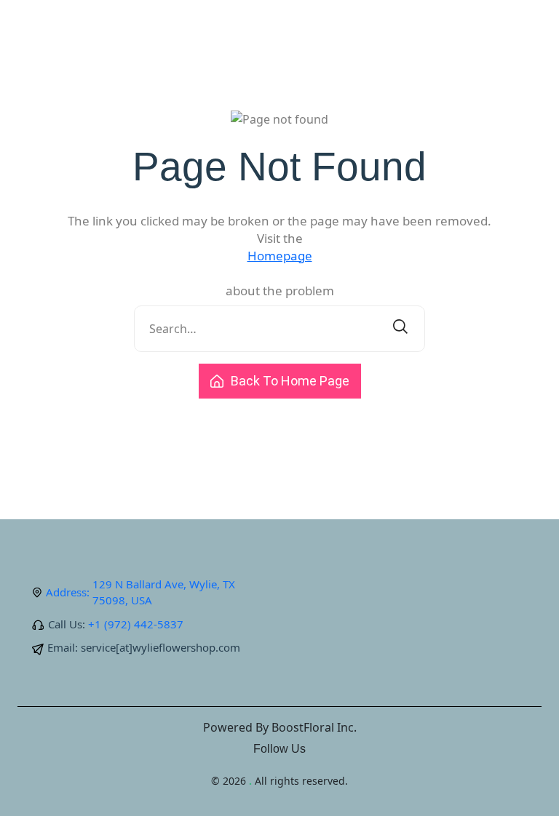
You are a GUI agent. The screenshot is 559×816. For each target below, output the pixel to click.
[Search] (400, 328)
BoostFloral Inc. (314, 727)
